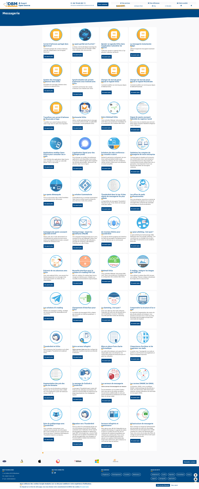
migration (171, 474)
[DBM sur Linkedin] (181, 5)
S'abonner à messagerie (99, 453)
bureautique (180, 474)
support (154, 478)
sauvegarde (162, 478)
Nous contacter (102, 4)
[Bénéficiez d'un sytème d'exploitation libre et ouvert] (22, 461)
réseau (189, 474)
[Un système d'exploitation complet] (78, 461)
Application (172, 478)
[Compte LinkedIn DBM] (53, 473)
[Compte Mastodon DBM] (55, 473)
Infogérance (105, 474)
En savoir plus (49, 56)
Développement (116, 474)
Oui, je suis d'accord (163, 485)
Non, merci (174, 485)
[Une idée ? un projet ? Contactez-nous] (195, 475)
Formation (127, 474)
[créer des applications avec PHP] (4, 461)
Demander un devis (190, 462)
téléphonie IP (155, 474)
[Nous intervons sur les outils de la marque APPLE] (39, 461)
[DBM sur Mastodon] (191, 5)
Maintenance (136, 474)
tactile (164, 474)
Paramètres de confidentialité (195, 479)
